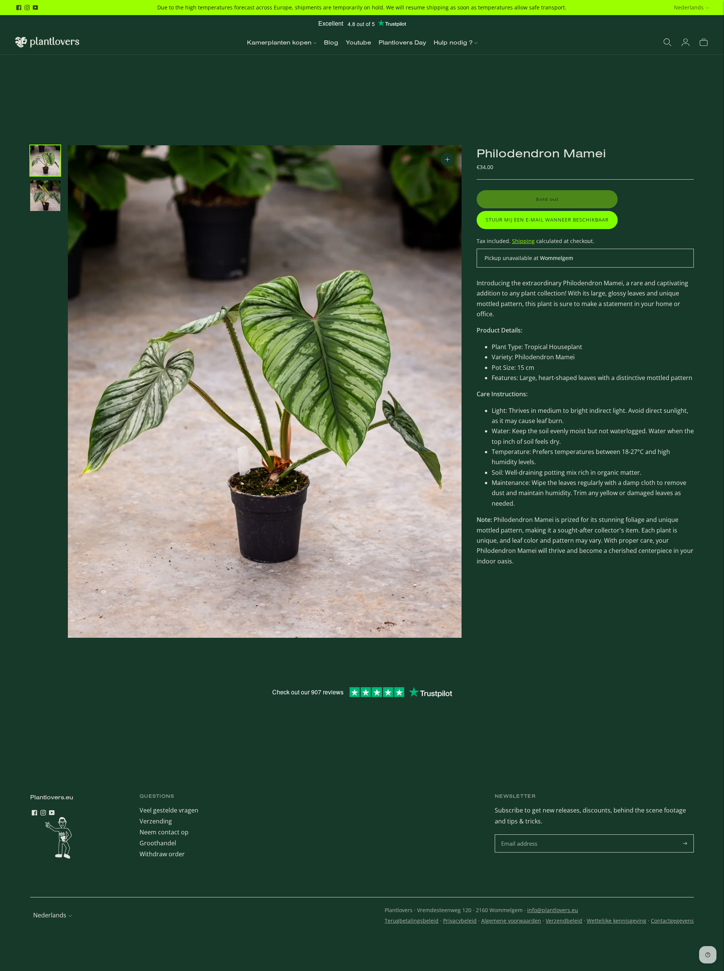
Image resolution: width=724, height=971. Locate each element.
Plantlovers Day (402, 42)
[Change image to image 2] (45, 195)
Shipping (523, 241)
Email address (520, 835)
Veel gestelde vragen (169, 810)
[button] (547, 220)
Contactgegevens (672, 920)
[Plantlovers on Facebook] (18, 7)
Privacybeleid (460, 920)
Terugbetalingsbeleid (412, 920)
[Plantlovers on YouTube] (35, 7)
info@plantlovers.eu (552, 910)
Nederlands (689, 7)
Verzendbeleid (564, 920)
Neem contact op (164, 832)
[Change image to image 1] (45, 160)
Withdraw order (162, 854)
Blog (331, 42)
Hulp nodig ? (453, 42)
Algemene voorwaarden (511, 920)
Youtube (358, 42)
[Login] (685, 42)
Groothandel (158, 843)
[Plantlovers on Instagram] (27, 7)
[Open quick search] (667, 42)
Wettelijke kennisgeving (616, 920)
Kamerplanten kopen (279, 42)
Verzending (156, 821)
